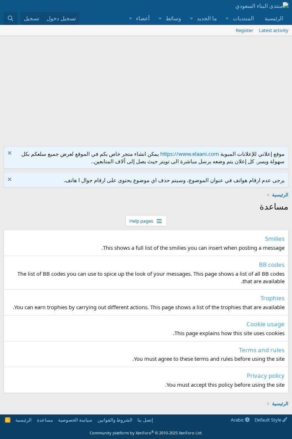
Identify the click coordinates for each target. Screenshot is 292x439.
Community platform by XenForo (146, 432)
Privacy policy (266, 375)
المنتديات (243, 18)
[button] (227, 18)
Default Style (268, 420)
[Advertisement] (146, 89)
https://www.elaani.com (189, 153)
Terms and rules (262, 350)
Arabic (238, 420)
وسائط (173, 18)
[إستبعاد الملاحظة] (10, 154)
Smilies (275, 238)
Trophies (272, 298)
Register (244, 30)
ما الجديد (207, 18)
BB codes (272, 264)
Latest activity (273, 30)
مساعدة (45, 420)
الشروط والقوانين (115, 420)
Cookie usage (265, 324)
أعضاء (143, 18)
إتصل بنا (145, 420)
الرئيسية (274, 18)
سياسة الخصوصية (75, 420)
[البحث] (10, 18)
